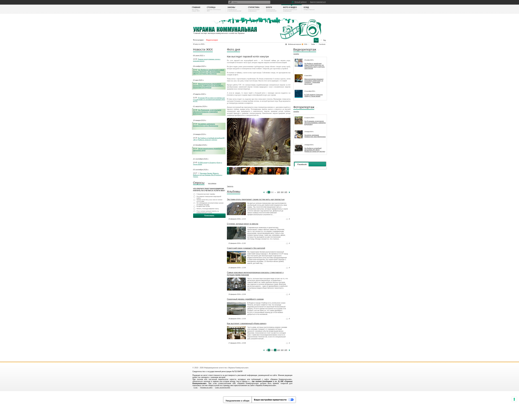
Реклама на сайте (206, 387)
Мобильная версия (294, 44)
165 (285, 192)
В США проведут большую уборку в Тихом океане (313, 95)
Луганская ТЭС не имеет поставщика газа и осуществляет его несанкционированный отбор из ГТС (209, 99)
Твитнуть (230, 186)
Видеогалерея (212, 40)
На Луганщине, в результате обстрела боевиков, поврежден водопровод (207, 112)
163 (278, 192)
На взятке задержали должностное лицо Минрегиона (205, 125)
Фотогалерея (198, 40)
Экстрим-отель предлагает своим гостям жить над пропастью (256, 199)
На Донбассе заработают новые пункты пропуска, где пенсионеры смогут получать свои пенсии (208, 72)
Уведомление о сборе (237, 400)
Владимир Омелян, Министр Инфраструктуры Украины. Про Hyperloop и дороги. (207, 174)
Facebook (322, 44)
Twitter (313, 44)
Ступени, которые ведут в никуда (242, 224)
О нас (196, 387)
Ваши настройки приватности (270, 399)
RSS (305, 44)
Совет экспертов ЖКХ (222, 387)
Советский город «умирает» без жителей (246, 248)
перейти (296, 54)
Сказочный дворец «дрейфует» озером (245, 299)
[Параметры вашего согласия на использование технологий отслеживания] (514, 399)
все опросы (212, 183)
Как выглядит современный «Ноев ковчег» (246, 323)
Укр (324, 40)
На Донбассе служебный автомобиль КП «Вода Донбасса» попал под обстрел (208, 138)
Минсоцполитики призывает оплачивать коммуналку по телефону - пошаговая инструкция (208, 85)
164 (282, 192)
